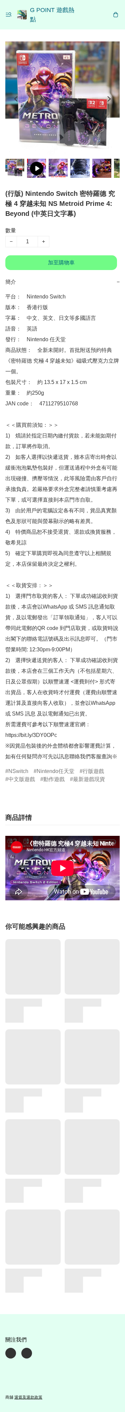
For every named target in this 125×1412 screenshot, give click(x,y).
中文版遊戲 (21, 779)
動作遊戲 (54, 779)
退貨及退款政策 (28, 1397)
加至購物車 (61, 262)
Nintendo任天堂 (55, 771)
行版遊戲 (93, 771)
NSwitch (18, 771)
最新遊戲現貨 (89, 779)
